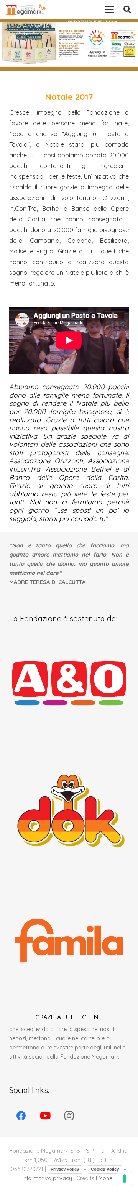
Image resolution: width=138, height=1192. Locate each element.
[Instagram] (69, 1116)
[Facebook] (21, 1116)
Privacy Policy (65, 1169)
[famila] (69, 938)
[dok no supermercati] (69, 810)
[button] (109, 9)
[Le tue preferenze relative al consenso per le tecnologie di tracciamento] (124, 1178)
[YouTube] (45, 1116)
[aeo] (69, 682)
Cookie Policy (105, 1169)
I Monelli (106, 1178)
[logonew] (26, 9)
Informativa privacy (47, 1178)
